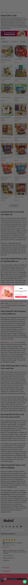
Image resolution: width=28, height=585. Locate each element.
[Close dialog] (27, 286)
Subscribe (21, 296)
